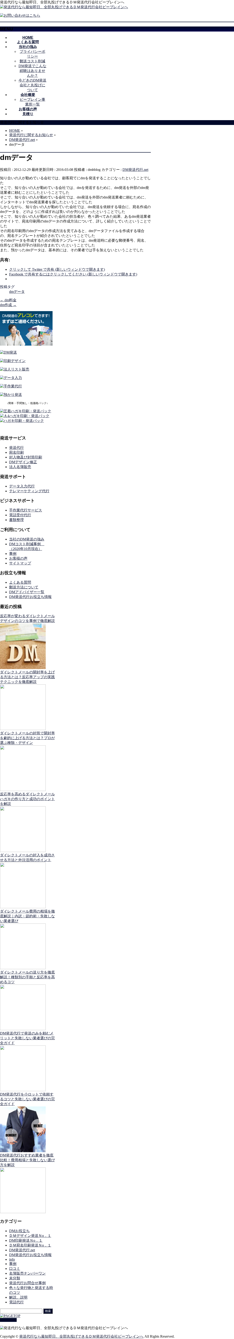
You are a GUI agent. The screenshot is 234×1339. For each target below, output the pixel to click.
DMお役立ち (19, 1231)
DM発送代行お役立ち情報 (30, 597)
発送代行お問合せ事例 (27, 1283)
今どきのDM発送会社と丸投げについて (32, 85)
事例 (12, 554)
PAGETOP (8, 1320)
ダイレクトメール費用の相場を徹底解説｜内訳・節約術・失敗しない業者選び (27, 916)
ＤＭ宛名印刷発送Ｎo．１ (30, 1245)
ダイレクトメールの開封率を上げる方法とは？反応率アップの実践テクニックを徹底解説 (27, 677)
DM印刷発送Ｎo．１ (26, 1240)
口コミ (14, 1268)
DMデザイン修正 (23, 462)
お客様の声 (18, 558)
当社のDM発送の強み (26, 539)
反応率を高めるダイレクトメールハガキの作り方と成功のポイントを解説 (27, 799)
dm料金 (8, 300)
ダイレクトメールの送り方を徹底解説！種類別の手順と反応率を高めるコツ (27, 977)
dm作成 (8, 305)
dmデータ (17, 292)
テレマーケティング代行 (29, 491)
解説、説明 (18, 1297)
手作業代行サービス (25, 510)
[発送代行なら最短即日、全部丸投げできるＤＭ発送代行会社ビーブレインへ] (64, 7)
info (12, 1259)
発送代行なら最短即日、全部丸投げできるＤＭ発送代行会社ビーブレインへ (81, 1336)
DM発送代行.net (135, 170)
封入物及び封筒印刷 (25, 457)
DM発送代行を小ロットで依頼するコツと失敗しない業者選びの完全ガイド (27, 1099)
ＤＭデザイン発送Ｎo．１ (30, 1236)
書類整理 (16, 520)
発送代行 (16, 448)
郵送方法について (23, 587)
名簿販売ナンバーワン (27, 1273)
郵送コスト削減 (32, 61)
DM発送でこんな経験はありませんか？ (32, 70)
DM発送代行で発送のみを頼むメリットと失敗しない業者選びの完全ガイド (27, 1038)
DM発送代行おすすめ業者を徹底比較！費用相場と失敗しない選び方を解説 (27, 1160)
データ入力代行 (22, 486)
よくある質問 (20, 582)
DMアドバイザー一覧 (26, 592)
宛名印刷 (16, 452)
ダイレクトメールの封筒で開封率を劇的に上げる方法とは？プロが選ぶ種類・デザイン (27, 738)
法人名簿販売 (20, 467)
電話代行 (16, 1302)
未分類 (14, 1278)
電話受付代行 (20, 515)
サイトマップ (20, 563)
